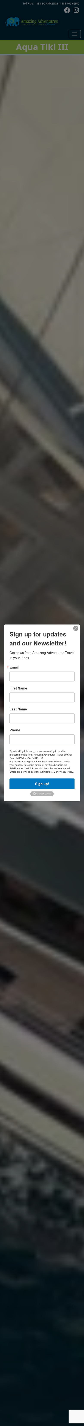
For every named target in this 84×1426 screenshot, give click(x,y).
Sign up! (42, 783)
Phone (14, 730)
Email (14, 667)
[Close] (75, 628)
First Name (18, 688)
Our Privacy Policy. (64, 771)
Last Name (18, 709)
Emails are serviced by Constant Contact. (31, 771)
